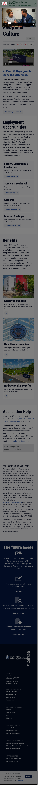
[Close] (4, 3)
